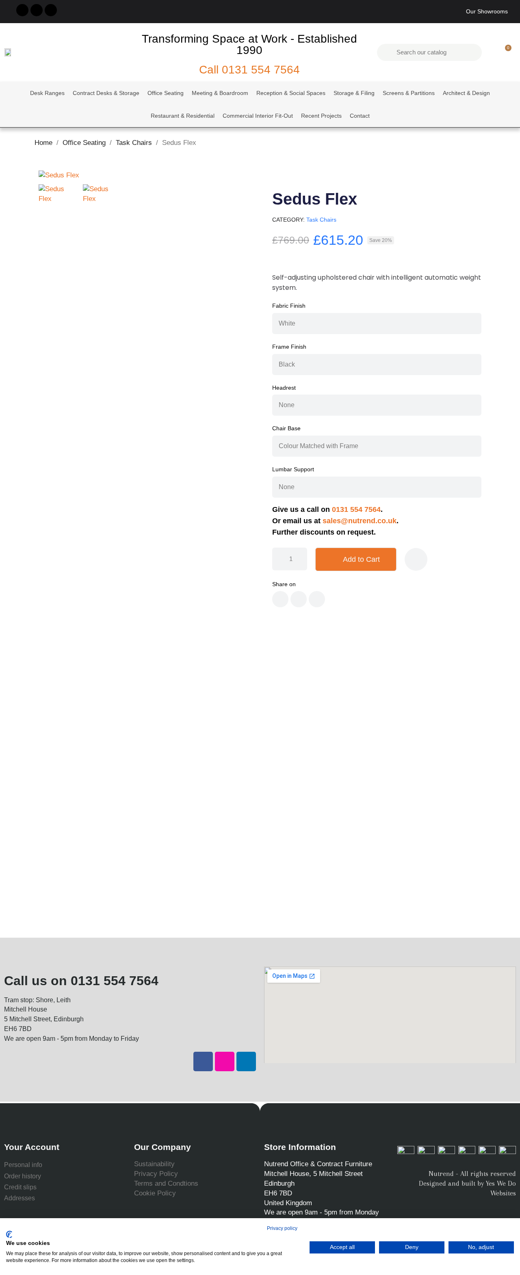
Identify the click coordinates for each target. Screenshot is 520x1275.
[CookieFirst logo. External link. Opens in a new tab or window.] (9, 1234)
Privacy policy (282, 1228)
